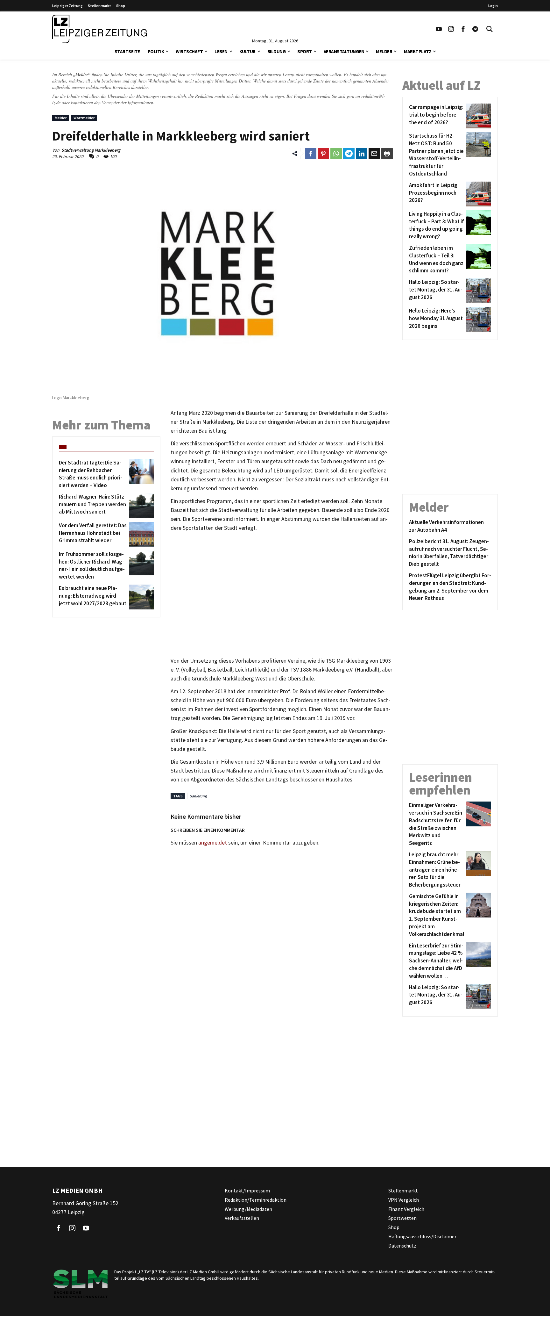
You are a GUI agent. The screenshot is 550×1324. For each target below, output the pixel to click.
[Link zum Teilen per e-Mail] (374, 153)
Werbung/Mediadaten (248, 1208)
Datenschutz (402, 1245)
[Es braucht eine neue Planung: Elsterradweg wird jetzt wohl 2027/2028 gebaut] (140, 597)
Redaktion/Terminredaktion (255, 1199)
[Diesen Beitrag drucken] (387, 153)
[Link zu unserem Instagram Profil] (451, 29)
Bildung (276, 51)
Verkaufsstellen (242, 1218)
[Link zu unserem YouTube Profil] (439, 29)
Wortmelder (84, 117)
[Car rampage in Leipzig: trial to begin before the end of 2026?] (477, 116)
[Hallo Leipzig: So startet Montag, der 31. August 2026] (477, 290)
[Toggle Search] (489, 29)
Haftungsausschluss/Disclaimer (422, 1236)
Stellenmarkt (99, 5)
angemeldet (212, 842)
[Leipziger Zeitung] (99, 29)
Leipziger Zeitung (67, 5)
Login (493, 5)
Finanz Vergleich (406, 1208)
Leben (221, 51)
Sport (304, 51)
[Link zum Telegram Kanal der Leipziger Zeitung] (475, 29)
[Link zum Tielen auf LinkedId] (361, 153)
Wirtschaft (189, 51)
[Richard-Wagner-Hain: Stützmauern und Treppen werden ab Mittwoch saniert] (140, 505)
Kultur (247, 51)
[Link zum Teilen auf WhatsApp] (336, 153)
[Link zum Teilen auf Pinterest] (323, 153)
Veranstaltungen (344, 51)
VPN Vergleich (403, 1199)
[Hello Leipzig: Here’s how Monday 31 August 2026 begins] (477, 319)
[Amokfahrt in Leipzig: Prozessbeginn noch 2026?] (477, 194)
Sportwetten (402, 1218)
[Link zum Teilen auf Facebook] (310, 153)
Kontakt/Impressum (247, 1190)
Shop (120, 5)
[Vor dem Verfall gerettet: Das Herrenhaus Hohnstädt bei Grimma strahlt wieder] (140, 534)
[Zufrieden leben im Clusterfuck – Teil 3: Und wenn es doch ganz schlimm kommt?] (477, 259)
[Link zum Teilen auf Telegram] (349, 153)
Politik (156, 51)
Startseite (127, 51)
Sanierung (198, 796)
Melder (384, 51)
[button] (167, 50)
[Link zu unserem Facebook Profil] (463, 29)
